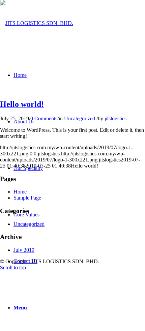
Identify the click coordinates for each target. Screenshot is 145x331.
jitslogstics (115, 118)
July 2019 (23, 250)
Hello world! (22, 104)
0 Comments (43, 118)
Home (20, 191)
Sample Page (27, 198)
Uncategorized (79, 118)
